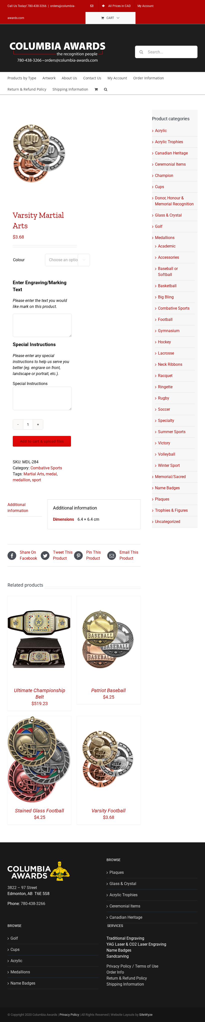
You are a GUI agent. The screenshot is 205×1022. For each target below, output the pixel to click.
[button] (105, 89)
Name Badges (167, 488)
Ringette (165, 386)
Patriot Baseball (108, 690)
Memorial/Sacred (170, 476)
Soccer (164, 409)
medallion (21, 480)
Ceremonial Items (170, 164)
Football (165, 319)
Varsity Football (109, 811)
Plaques (162, 499)
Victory (164, 443)
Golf (158, 226)
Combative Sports (46, 468)
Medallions (164, 237)
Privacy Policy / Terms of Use (132, 966)
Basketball (167, 285)
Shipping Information (125, 984)
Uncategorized (167, 521)
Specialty (166, 420)
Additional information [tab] (18, 507)
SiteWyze (145, 1015)
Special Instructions (30, 383)
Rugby (163, 398)
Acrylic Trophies (169, 141)
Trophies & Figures (171, 510)
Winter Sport (169, 465)
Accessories (168, 257)
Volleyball (166, 454)
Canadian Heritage (171, 153)
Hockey (164, 342)
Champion (164, 175)
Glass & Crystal (168, 215)
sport (36, 480)
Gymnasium (169, 330)
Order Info (115, 972)
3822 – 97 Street (22, 887)
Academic (167, 246)
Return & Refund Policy (126, 978)
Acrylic (161, 130)
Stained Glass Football (39, 811)
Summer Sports (172, 431)
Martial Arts (34, 474)
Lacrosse (166, 353)
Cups (159, 186)
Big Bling (166, 297)
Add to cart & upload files (42, 441)
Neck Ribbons (170, 364)
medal (51, 474)
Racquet (165, 375)
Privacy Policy (69, 1015)
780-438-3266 (37, 6)
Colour (18, 259)
